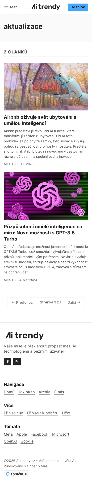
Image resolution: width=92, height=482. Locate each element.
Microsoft (60, 434)
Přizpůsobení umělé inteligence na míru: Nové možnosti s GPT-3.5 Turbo (43, 233)
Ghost (32, 466)
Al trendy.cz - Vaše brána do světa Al (45, 461)
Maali (45, 466)
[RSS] (17, 361)
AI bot (8, 164)
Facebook (39, 434)
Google (27, 441)
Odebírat (78, 7)
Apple (22, 434)
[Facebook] (7, 361)
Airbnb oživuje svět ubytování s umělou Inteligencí (40, 120)
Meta (8, 434)
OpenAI (10, 441)
